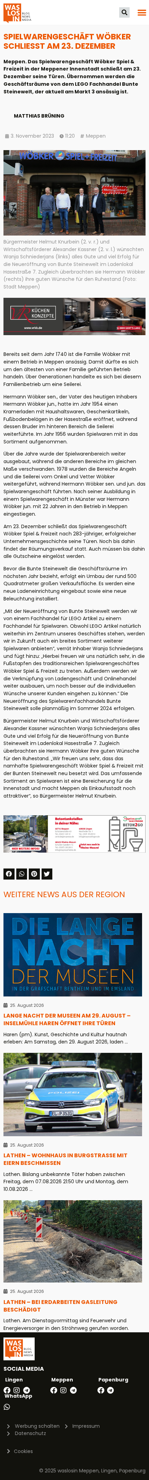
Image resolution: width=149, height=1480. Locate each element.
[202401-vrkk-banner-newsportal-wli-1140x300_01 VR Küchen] (74, 333)
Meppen (96, 135)
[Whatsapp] (6, 1407)
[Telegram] (26, 1390)
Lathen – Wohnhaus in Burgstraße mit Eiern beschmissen (65, 1159)
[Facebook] (6, 1390)
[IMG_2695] (74, 850)
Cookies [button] (23, 1451)
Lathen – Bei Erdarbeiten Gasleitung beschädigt (60, 1306)
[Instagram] (16, 1390)
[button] (124, 12)
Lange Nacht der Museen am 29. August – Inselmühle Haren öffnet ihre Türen (67, 1019)
